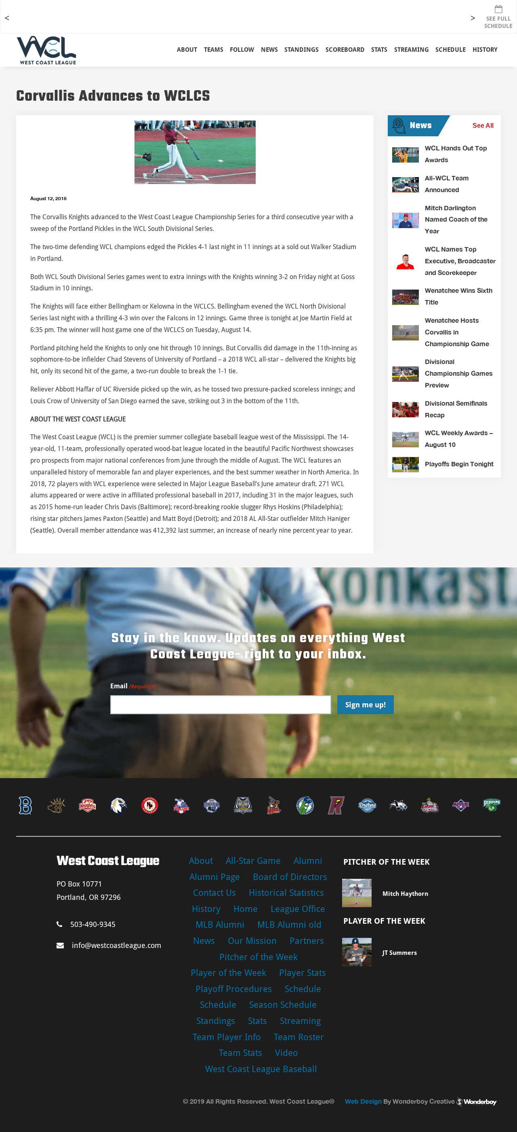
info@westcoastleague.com (116, 945)
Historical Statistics (286, 893)
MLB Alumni (219, 925)
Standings (301, 49)
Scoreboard (345, 49)
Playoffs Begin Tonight (459, 464)
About (187, 49)
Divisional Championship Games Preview (459, 373)
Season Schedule (283, 1005)
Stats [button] (379, 49)
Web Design (363, 1101)
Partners (307, 941)
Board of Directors (290, 877)
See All (483, 125)
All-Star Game (253, 861)
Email (133, 686)
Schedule (303, 989)
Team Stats (240, 1053)
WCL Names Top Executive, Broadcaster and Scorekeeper (460, 260)
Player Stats (302, 973)
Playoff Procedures (233, 989)
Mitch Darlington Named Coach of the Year (456, 219)
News (269, 49)
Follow (242, 49)
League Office (298, 909)
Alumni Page (214, 877)
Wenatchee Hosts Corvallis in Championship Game (457, 331)
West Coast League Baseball (261, 1069)
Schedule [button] (450, 49)
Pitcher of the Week (258, 957)
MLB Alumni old (289, 925)
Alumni (308, 861)
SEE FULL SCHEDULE (498, 22)
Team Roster (299, 1037)
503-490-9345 (93, 924)
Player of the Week (228, 973)
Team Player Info (227, 1037)
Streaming (411, 49)
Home (245, 909)
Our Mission (252, 941)
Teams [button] (213, 49)
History (485, 49)
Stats (257, 1021)
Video (286, 1053)
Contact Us (214, 893)
